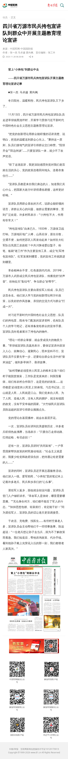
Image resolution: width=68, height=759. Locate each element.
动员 (5, 17)
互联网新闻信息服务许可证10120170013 (39, 749)
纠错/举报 (13, 749)
